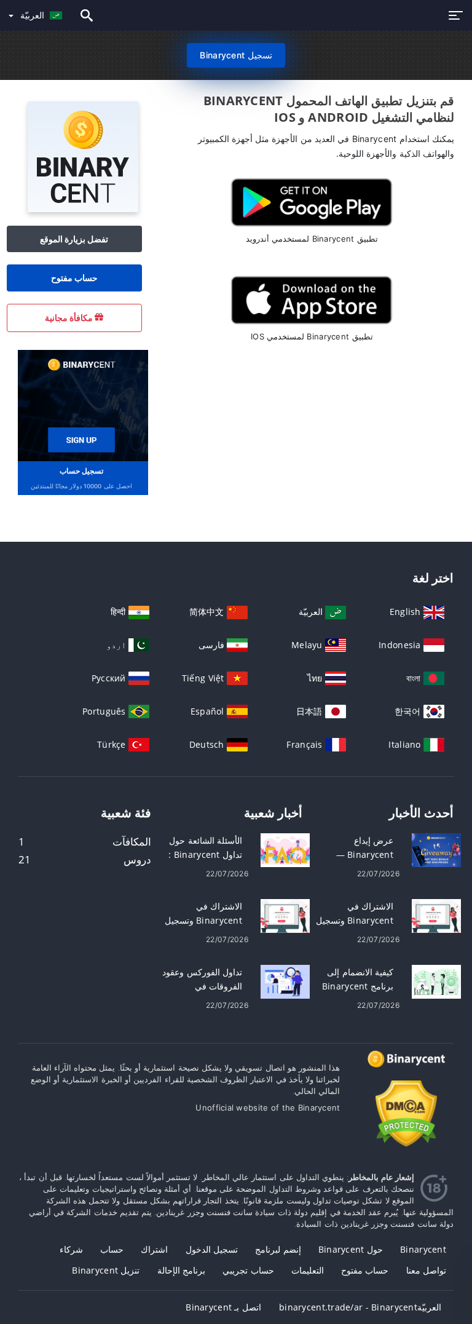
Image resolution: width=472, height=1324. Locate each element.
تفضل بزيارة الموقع (74, 239)
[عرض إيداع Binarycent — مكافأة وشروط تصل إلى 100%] (436, 849)
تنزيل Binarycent (106, 1270)
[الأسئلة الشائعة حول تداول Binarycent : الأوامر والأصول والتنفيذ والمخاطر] (285, 849)
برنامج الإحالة (181, 1270)
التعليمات (307, 1270)
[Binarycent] (83, 209)
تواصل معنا (426, 1270)
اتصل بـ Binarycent (223, 1307)
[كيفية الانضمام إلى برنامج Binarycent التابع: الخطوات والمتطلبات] (436, 981)
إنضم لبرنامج (278, 1249)
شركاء (71, 1249)
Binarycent (423, 1249)
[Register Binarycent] (81, 404)
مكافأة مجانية (70, 317)
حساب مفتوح (74, 277)
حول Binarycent (350, 1249)
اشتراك (154, 1249)
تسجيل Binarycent (236, 55)
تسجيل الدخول (212, 1249)
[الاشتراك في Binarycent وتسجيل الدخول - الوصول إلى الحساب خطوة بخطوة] (285, 915)
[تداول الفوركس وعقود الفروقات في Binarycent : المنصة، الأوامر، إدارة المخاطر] (285, 981)
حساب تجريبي (247, 1270)
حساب (112, 1249)
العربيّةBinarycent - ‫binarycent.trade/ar (360, 1307)
